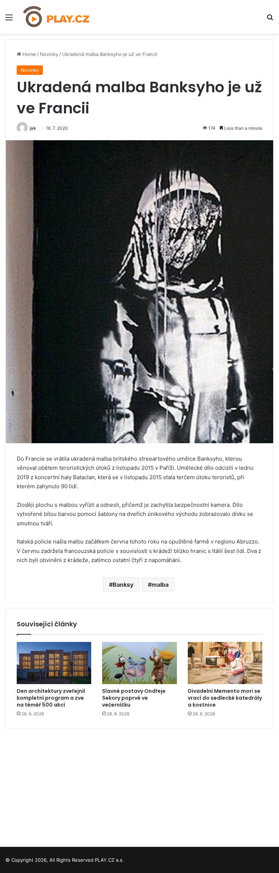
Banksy (123, 584)
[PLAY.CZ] (56, 17)
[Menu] (9, 20)
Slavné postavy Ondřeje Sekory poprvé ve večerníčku (134, 697)
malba (160, 584)
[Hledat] (270, 20)
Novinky (49, 54)
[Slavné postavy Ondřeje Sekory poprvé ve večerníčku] (139, 663)
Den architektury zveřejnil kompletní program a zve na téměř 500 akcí (51, 697)
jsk (33, 128)
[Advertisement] (139, 785)
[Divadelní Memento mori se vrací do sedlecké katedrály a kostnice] (225, 663)
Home (28, 54)
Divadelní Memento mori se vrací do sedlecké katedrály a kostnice (225, 697)
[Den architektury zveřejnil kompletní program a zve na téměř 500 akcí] (54, 663)
